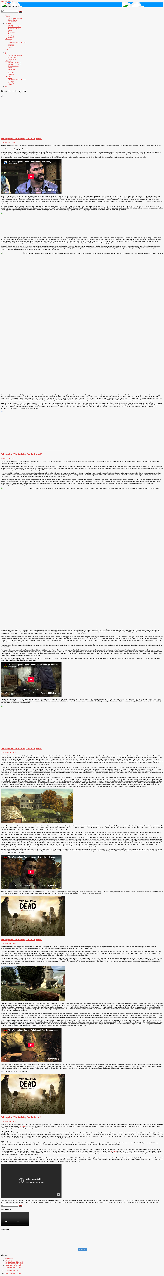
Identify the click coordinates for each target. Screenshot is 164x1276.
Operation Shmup (13, 28)
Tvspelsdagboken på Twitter (13, 1265)
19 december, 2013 (6, 1121)
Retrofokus (8, 23)
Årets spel (11, 44)
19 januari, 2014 (6, 142)
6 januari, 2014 (5, 458)
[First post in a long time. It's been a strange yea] (122, 1236)
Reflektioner (8, 39)
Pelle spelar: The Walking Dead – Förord (21, 1117)
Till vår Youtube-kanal (15, 18)
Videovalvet (12, 22)
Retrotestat (11, 32)
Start (6, 15)
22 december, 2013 (6, 943)
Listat (10, 30)
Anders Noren (10, 1273)
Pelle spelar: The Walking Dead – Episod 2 (21, 748)
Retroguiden (8, 1260)
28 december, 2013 (6, 752)
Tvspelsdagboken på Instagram (14, 1264)
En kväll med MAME (14, 25)
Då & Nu (11, 35)
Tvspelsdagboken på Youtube (13, 1267)
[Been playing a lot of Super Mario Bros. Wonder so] (41, 1243)
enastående (22, 1126)
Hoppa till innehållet (7, 1)
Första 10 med (12, 20)
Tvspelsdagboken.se (7, 3)
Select (6, 49)
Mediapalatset (9, 1258)
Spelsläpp (11, 45)
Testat (10, 40)
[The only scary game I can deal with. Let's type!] (122, 1241)
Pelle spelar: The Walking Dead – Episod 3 (21, 454)
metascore (114, 1151)
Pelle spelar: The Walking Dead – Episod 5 (21, 138)
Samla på (11, 37)
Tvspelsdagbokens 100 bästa (17, 42)
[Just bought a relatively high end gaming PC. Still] (41, 1236)
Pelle (13, 142)
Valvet (10, 47)
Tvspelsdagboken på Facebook (14, 1262)
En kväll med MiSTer (14, 27)
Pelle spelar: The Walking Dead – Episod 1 (21, 939)
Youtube (7, 16)
